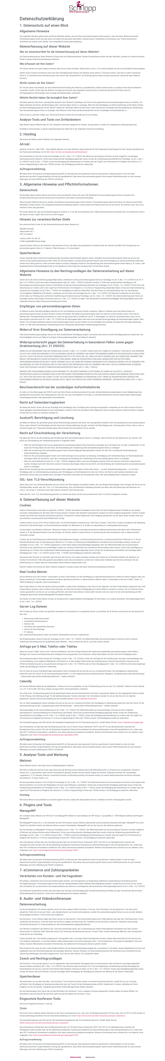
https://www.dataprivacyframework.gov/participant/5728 (55, 1035)
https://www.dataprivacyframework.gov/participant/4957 (55, 850)
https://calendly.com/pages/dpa (130, 722)
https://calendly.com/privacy (85, 699)
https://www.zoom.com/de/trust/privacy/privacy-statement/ (101, 1016)
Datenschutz (75, 1057)
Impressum (90, 1057)
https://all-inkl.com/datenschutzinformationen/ (68, 152)
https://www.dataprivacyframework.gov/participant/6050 (55, 735)
